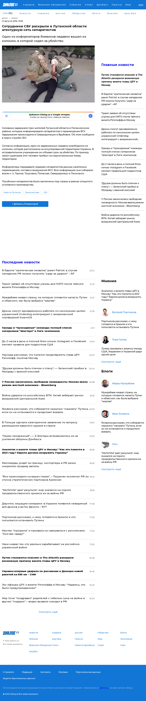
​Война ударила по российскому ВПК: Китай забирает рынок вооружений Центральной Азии (120, 218)
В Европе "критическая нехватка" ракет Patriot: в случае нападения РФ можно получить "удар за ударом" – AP (121, 99)
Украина (14, 18)
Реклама (63, 672)
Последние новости (21, 262)
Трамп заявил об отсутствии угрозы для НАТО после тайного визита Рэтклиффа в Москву (120, 116)
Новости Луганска (12, 192)
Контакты (45, 672)
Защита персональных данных (19, 678)
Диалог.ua (104, 688)
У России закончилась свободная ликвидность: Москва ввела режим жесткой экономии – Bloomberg (122, 202)
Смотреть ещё (48, 612)
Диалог (5, 18)
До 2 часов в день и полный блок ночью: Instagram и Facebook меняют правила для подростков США (121, 169)
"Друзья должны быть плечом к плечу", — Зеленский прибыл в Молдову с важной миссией (120, 186)
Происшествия (32, 192)
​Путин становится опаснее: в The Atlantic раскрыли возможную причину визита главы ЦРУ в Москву (121, 79)
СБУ (45, 192)
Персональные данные (88, 672)
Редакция (27, 672)
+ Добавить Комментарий (25, 204)
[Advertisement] (48, 232)
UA (5, 13)
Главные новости (117, 65)
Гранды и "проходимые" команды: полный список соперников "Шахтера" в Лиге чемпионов (121, 151)
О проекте (8, 672)
